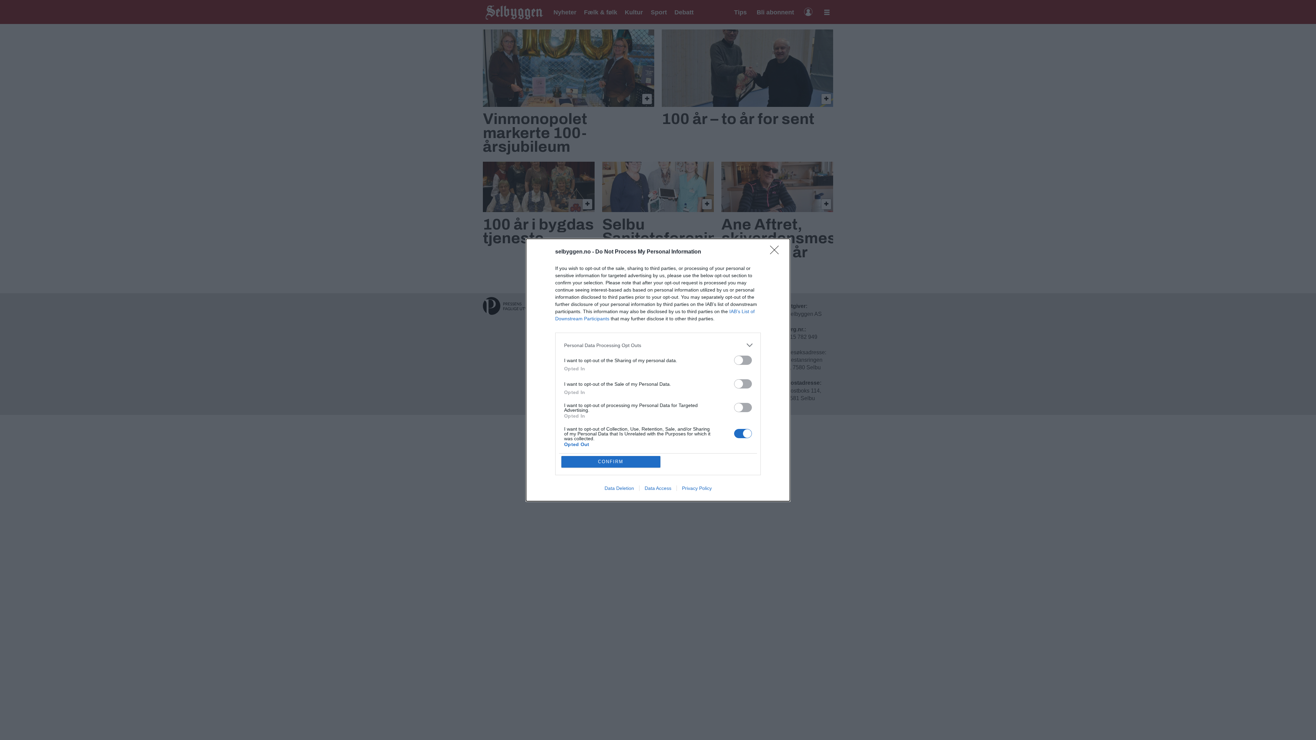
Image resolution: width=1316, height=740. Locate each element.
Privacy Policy (697, 488)
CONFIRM (610, 461)
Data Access (658, 488)
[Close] (776, 252)
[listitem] (658, 345)
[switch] (743, 360)
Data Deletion (619, 488)
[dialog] (658, 370)
